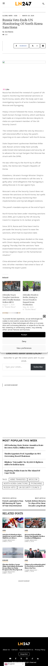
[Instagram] (27, 659)
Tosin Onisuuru (8, 540)
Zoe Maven (9, 32)
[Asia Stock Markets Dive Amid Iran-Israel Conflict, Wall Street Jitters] (12, 523)
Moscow (33, 479)
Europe (5, 560)
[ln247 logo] (23, 4)
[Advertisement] (24, 410)
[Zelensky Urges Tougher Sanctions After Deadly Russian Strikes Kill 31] (11, 286)
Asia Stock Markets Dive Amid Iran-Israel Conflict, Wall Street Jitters (12, 536)
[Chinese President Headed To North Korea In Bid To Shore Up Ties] (35, 553)
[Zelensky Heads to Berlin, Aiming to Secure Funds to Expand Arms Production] (32, 286)
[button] (44, 316)
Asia (15, 15)
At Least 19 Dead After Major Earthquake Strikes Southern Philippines (35, 536)
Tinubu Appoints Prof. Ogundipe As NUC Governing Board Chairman (22, 455)
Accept (24, 335)
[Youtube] (10, 659)
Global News (7, 15)
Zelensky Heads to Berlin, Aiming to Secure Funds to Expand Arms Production (30, 300)
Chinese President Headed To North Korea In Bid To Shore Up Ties (35, 566)
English (11, 664)
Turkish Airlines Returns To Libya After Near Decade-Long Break (35, 503)
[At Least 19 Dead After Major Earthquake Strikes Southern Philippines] (35, 523)
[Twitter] (21, 659)
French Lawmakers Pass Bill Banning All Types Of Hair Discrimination (12, 503)
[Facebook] (16, 659)
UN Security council (29, 487)
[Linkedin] (38, 659)
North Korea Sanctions (16, 483)
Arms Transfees (18, 479)
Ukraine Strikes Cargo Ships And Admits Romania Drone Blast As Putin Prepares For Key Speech (12, 567)
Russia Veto (10, 487)
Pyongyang (36, 483)
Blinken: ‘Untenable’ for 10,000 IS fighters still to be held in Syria (23, 463)
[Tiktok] (32, 659)
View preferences (24, 348)
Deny (24, 341)
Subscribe (38, 367)
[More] (43, 45)
